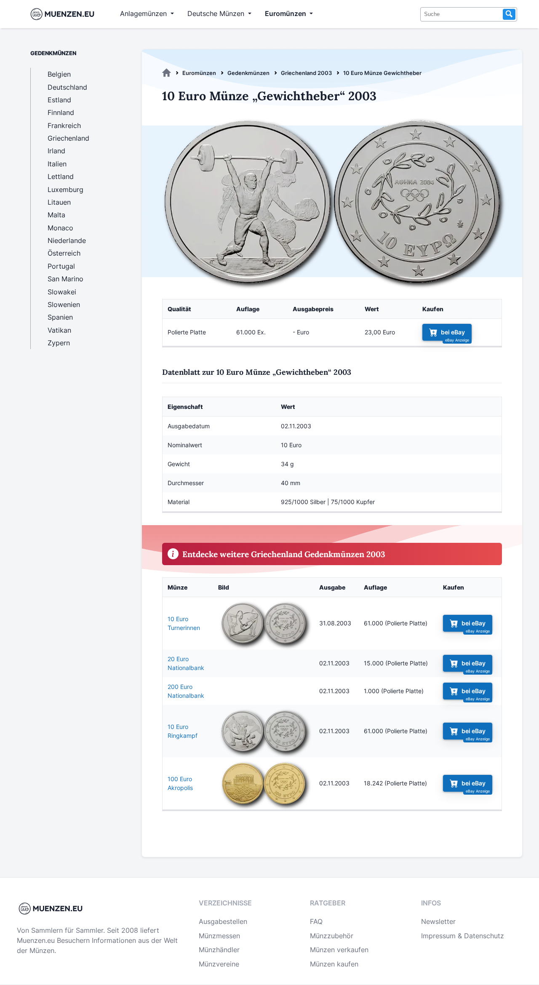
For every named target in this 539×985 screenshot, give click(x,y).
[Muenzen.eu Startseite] (64, 14)
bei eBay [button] (453, 332)
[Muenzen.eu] (166, 72)
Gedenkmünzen (248, 72)
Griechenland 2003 (306, 72)
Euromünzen (199, 72)
